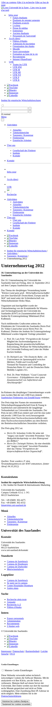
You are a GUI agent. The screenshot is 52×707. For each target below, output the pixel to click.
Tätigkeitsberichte (21, 132)
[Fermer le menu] (2, 119)
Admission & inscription (24, 43)
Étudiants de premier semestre (26, 20)
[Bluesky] (12, 90)
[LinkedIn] (12, 95)
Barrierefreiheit (32, 651)
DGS (12, 654)
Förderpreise (18, 138)
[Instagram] (12, 93)
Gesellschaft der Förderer (24, 150)
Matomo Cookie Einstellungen (18, 670)
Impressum (6, 651)
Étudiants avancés (21, 23)
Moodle (16, 49)
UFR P (16, 77)
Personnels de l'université (24, 36)
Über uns (11, 145)
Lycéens (16, 25)
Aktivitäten (12, 125)
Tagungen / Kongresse (23, 135)
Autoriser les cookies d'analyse (15, 701)
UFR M (16, 69)
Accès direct (14, 38)
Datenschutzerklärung (11, 696)
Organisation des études (23, 46)
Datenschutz (18, 651)
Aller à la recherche (26, 2)
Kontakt (16, 155)
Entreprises (18, 30)
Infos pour (13, 15)
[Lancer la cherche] (29, 108)
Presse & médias (20, 28)
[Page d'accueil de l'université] (26, 10)
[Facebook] (12, 85)
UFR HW (17, 67)
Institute (16, 153)
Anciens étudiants (21, 33)
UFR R (16, 80)
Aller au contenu (8, 2)
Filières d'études (20, 41)
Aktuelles (17, 130)
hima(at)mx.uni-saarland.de (13, 505)
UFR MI (17, 72)
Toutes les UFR (20, 64)
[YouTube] (12, 87)
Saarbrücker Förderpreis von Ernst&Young (20, 397)
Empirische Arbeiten (22, 140)
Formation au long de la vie (25, 54)
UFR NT (17, 75)
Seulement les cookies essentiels (16, 704)
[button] (5, 114)
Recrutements (19, 56)
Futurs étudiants (20, 17)
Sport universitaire (21, 51)
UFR (11, 62)
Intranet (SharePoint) (22, 59)
